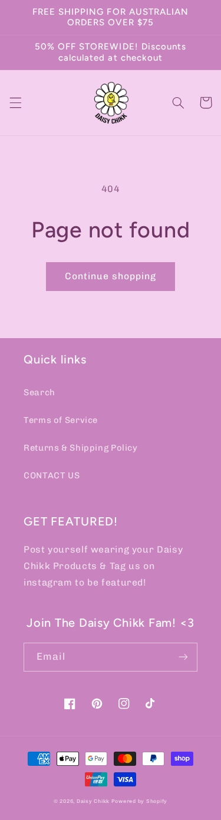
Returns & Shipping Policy (81, 447)
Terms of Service (61, 420)
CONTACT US (52, 475)
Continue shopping (111, 276)
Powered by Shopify (139, 801)
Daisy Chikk (93, 801)
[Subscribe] (183, 657)
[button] (15, 102)
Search (39, 392)
